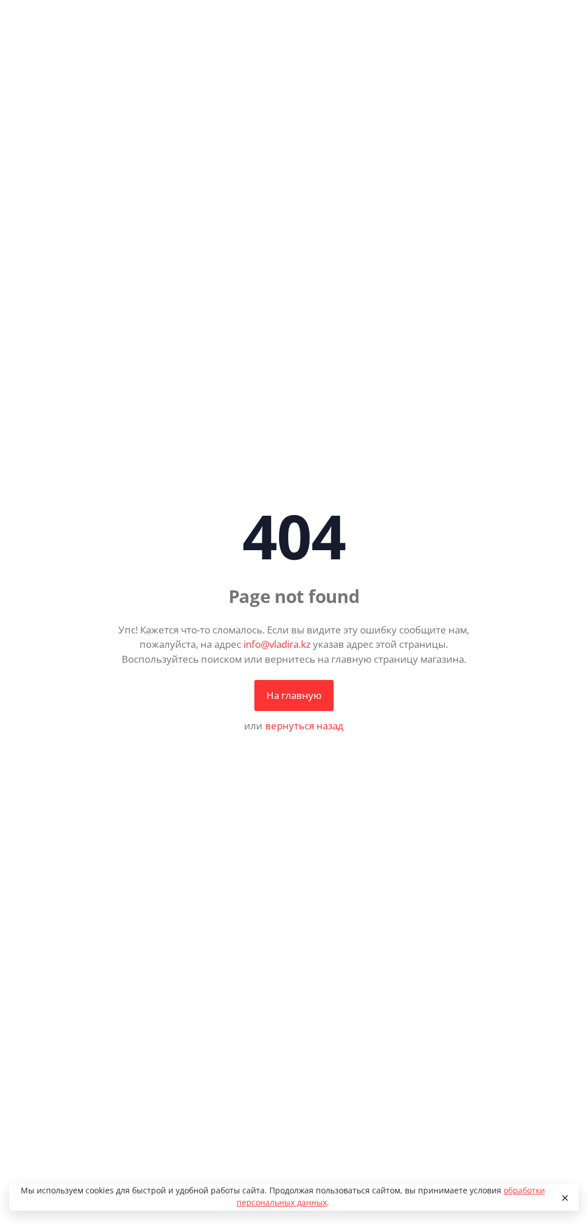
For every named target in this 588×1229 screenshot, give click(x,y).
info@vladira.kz (277, 644)
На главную (294, 695)
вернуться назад (304, 725)
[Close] (564, 1197)
